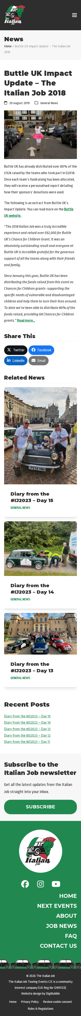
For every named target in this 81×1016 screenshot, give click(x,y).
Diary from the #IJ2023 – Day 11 (27, 742)
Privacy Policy (30, 1002)
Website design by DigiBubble (40, 993)
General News (49, 103)
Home (8, 46)
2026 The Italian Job (42, 976)
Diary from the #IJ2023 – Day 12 (27, 735)
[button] (74, 15)
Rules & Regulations (41, 1009)
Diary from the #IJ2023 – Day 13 (27, 729)
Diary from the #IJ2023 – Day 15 (27, 716)
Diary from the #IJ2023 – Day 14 (27, 722)
